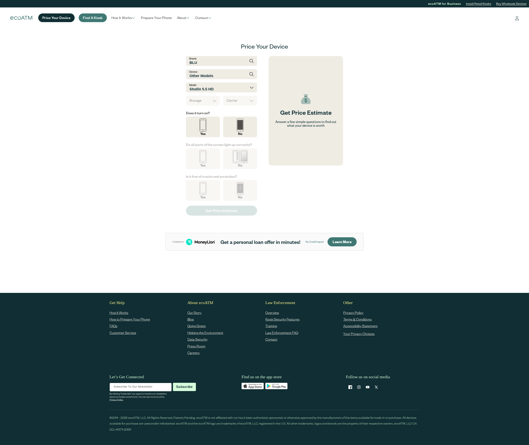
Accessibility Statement (360, 326)
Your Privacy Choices (359, 334)
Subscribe (184, 387)
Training (271, 326)
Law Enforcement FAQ (281, 332)
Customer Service (123, 332)
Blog (190, 319)
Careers (193, 353)
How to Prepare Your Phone (130, 319)
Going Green (196, 326)
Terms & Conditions (357, 319)
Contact (271, 339)
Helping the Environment (205, 332)
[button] (124, 18)
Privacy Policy (353, 312)
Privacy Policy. (116, 399)
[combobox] (221, 61)
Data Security (197, 339)
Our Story (194, 312)
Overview (272, 312)
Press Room (196, 346)
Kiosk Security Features (282, 319)
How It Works (119, 312)
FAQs (113, 326)
